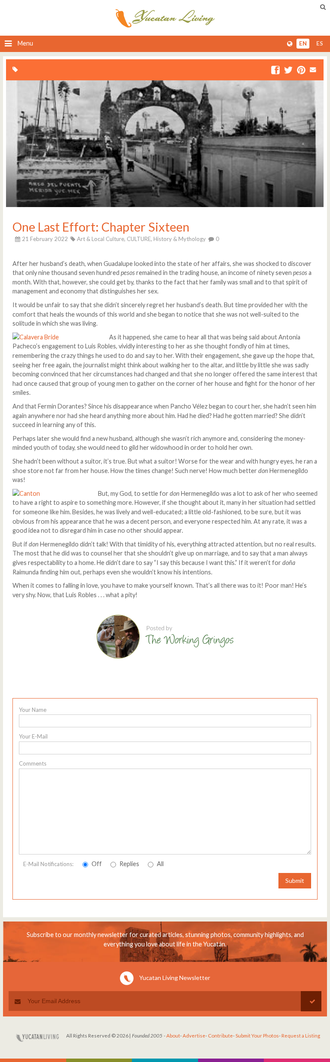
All (160, 863)
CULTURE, (139, 238)
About (173, 1035)
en (303, 43)
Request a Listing (300, 1035)
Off (96, 863)
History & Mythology (179, 238)
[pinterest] (301, 70)
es (319, 43)
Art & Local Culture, (101, 238)
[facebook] (275, 70)
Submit (294, 880)
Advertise (194, 1035)
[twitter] (288, 70)
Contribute (220, 1035)
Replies (128, 863)
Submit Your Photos (257, 1035)
